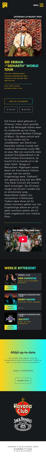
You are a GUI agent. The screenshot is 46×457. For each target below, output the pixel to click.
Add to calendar (18, 101)
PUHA (29, 449)
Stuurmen (19, 449)
